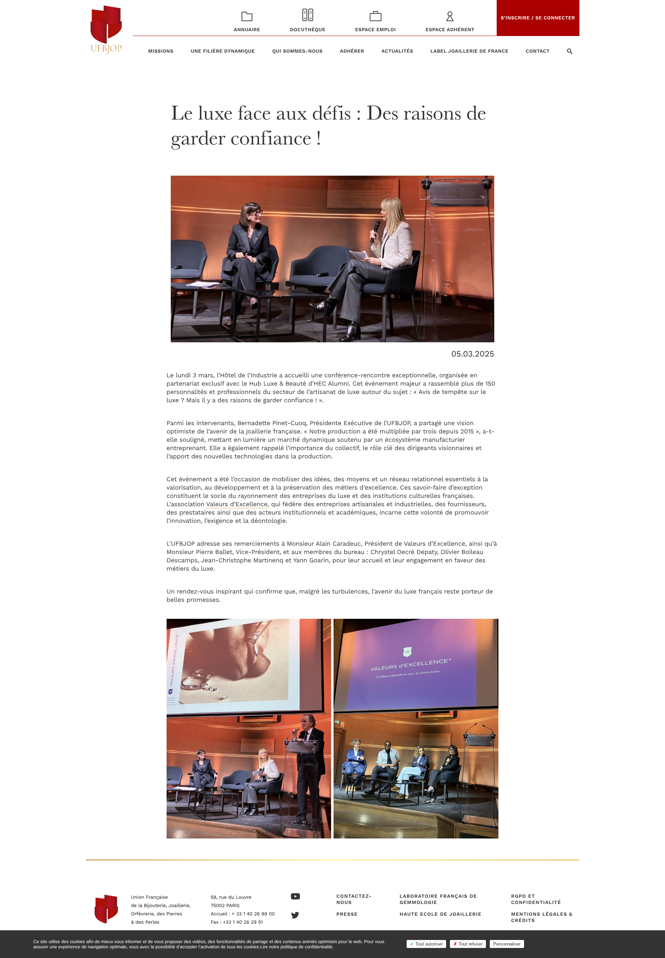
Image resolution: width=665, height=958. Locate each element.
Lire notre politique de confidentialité (296, 946)
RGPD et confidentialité (536, 899)
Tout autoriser (428, 944)
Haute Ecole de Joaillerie (440, 914)
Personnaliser (507, 944)
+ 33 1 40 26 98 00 (253, 914)
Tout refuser (469, 944)
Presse (347, 914)
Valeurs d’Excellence (236, 504)
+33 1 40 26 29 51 (243, 922)
